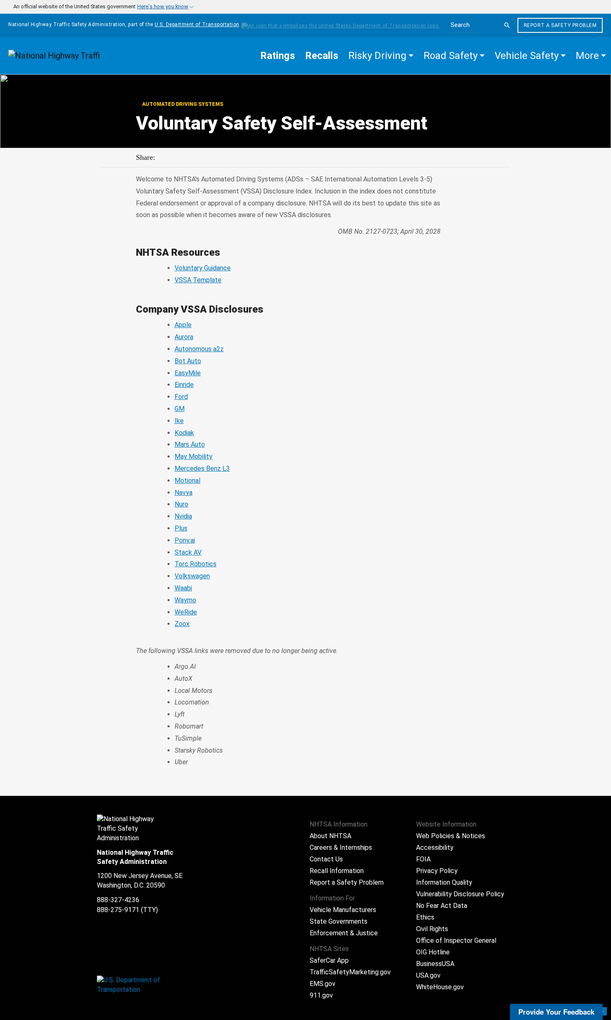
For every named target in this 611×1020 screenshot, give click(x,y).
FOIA (423, 859)
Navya (183, 493)
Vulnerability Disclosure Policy (460, 894)
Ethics (425, 917)
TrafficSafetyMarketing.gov (350, 972)
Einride (184, 385)
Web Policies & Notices (450, 836)
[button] (381, 55)
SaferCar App (329, 960)
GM (180, 409)
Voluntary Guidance (203, 268)
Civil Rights (432, 929)
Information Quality (444, 882)
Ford (181, 397)
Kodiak (184, 433)
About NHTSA (330, 836)
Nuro (181, 504)
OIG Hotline (433, 952)
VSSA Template (198, 280)
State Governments (338, 921)
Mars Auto (190, 444)
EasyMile (188, 373)
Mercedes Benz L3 (202, 468)
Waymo (185, 600)
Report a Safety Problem (560, 25)
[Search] (507, 25)
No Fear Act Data (441, 906)
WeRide (186, 612)
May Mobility (193, 456)
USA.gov (428, 975)
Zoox (182, 624)
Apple (183, 325)
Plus (181, 528)
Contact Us (326, 859)
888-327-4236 (118, 900)
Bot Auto (188, 361)
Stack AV (188, 552)
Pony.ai (185, 540)
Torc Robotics (196, 564)
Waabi (183, 588)
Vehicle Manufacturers (343, 910)
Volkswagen (192, 576)
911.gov (321, 995)
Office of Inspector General (456, 940)
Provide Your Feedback (556, 1012)
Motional (187, 480)
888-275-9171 (118, 910)
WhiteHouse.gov (440, 987)
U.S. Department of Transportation (197, 24)
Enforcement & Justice (344, 933)
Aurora (184, 337)
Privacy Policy (437, 871)
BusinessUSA (435, 964)
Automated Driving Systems (182, 104)
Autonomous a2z (199, 349)
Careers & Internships (341, 847)
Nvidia (183, 516)
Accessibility (434, 847)
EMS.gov (322, 984)
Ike (179, 421)
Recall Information (337, 871)
